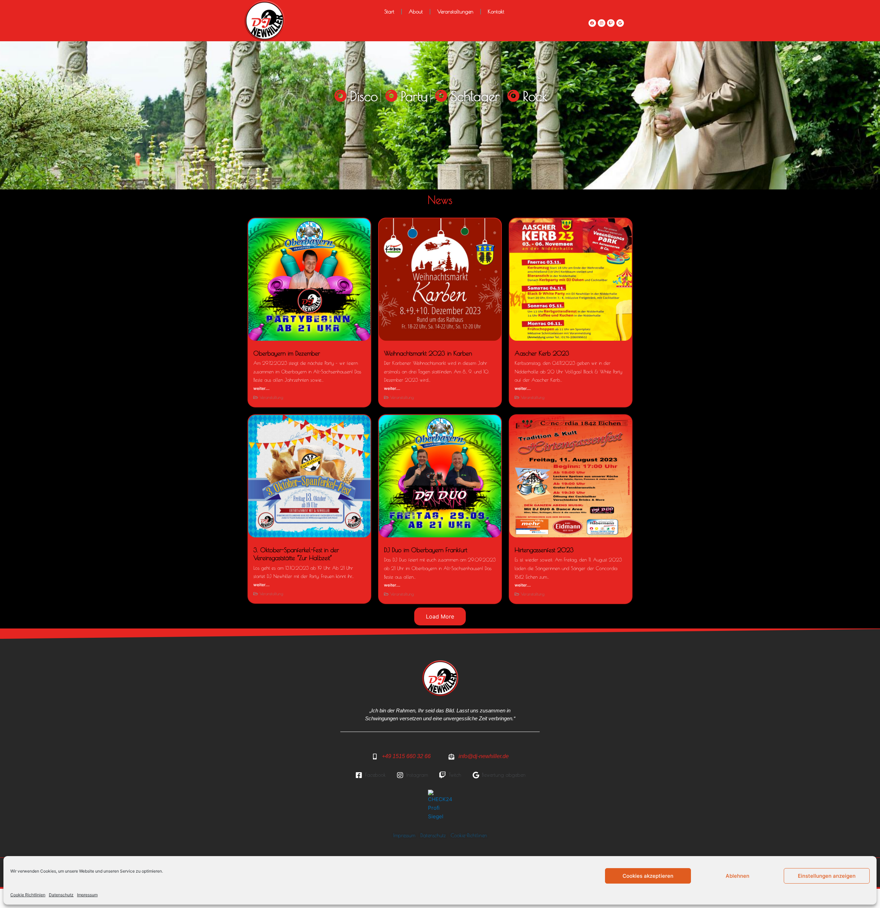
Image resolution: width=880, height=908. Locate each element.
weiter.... (261, 388)
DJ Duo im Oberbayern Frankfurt (425, 550)
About (416, 11)
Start (389, 11)
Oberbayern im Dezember (286, 353)
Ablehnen (737, 876)
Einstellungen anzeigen (827, 876)
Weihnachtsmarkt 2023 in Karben (428, 353)
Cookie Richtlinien (27, 894)
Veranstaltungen (455, 11)
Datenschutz (61, 894)
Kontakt (496, 11)
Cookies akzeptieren (648, 876)
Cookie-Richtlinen (469, 835)
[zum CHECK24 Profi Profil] (440, 804)
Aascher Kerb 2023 (542, 353)
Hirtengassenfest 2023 (544, 550)
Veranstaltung (271, 397)
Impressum (87, 894)
